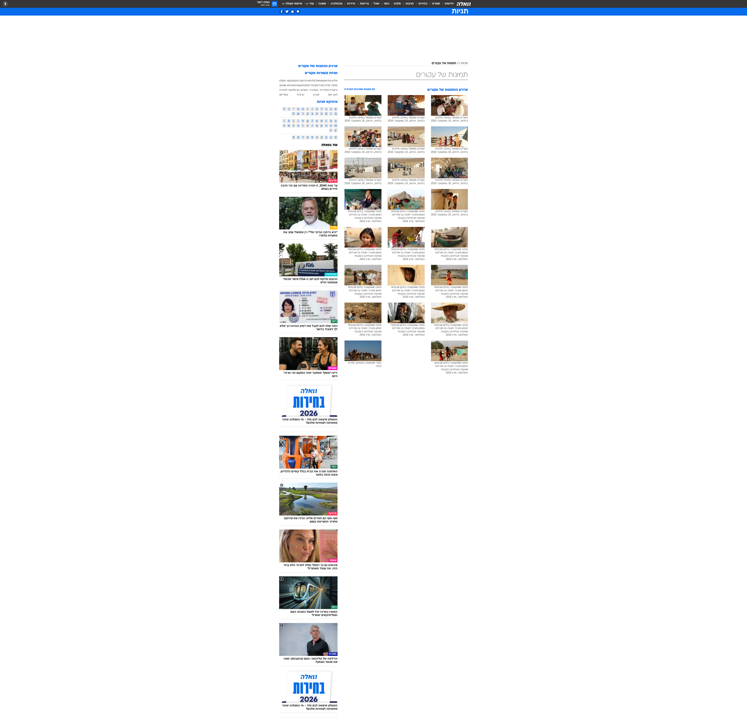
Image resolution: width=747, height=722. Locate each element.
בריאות (364, 3)
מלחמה (311, 80)
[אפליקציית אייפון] (292, 11)
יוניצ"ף (300, 94)
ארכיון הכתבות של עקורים (318, 66)
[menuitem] (447, 4)
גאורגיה (314, 89)
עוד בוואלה (329, 145)
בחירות (422, 3)
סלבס (397, 3)
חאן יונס (333, 94)
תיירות (351, 3)
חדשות (449, 3)
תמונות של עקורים (444, 63)
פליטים (333, 80)
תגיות (464, 63)
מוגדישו (283, 94)
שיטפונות (294, 85)
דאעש (325, 80)
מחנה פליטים (330, 85)
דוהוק (298, 80)
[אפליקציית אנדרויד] (297, 11)
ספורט (436, 3)
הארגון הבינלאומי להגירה (293, 89)
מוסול (319, 80)
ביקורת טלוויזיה (329, 89)
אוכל (376, 3)
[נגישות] (5, 4)
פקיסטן (303, 85)
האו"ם (311, 85)
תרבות (410, 3)
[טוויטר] (287, 11)
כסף (386, 3)
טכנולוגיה (336, 3)
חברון (316, 94)
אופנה (322, 3)
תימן (303, 80)
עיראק (318, 85)
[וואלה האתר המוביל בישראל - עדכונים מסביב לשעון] (464, 4)
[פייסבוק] (281, 11)
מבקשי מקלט (286, 80)
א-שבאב (284, 85)
